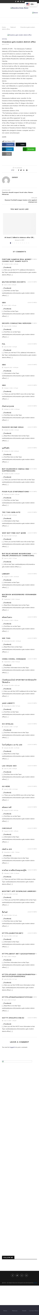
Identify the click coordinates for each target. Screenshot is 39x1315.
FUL (3, 344)
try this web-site (11, 512)
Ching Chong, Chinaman (14, 659)
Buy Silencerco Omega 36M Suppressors (15, 470)
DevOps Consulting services (16, 323)
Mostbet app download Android (19, 891)
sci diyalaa (7, 724)
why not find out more (14, 533)
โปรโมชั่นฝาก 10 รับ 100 (12, 745)
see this (6, 638)
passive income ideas (13, 427)
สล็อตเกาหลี (6, 807)
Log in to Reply (32, 259)
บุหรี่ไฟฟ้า (6, 448)
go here (6, 786)
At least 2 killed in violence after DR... (19, 237)
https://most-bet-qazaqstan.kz (18, 954)
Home (4, 27)
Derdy (15, 177)
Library (6, 574)
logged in (13, 1047)
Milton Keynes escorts (14, 282)
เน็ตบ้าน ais (7, 849)
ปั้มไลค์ (5, 912)
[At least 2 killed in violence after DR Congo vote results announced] (19, 224)
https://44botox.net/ (12, 933)
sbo (4, 303)
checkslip (7, 828)
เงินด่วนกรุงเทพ (8, 406)
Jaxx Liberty (8, 703)
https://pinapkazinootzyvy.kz (17, 997)
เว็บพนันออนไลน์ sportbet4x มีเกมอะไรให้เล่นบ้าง (19, 681)
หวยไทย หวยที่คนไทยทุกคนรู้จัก (14, 870)
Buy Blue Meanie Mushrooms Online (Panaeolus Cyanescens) (18, 555)
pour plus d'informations (15, 492)
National (13, 27)
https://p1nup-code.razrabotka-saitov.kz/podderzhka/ (19, 975)
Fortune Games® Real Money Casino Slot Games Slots (16, 260)
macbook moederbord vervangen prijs (19, 595)
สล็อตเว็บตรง (7, 617)
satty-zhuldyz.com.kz (13, 1018)
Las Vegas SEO (9, 766)
